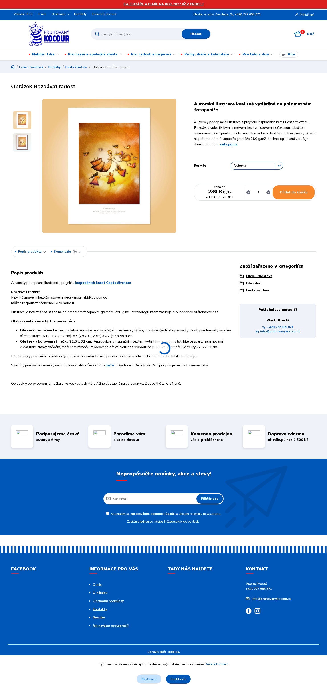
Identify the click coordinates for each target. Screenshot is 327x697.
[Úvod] (49, 34)
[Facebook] (250, 611)
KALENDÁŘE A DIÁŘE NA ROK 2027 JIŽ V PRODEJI (164, 4)
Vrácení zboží (23, 14)
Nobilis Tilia (43, 54)
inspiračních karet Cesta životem (103, 282)
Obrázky (54, 67)
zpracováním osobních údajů (152, 514)
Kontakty (80, 14)
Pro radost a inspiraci (151, 54)
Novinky (99, 617)
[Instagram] (259, 611)
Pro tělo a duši (255, 54)
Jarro (110, 365)
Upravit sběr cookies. (163, 652)
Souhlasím (178, 679)
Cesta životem (76, 67)
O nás (42, 14)
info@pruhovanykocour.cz (280, 331)
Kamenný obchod (104, 14)
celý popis (229, 144)
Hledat (196, 34)
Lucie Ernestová (31, 67)
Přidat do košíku (294, 192)
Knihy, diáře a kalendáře (206, 54)
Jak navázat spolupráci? (111, 626)
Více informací (217, 664)
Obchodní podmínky (108, 601)
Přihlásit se (209, 499)
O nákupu (58, 14)
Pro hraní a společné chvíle (93, 54)
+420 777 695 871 (248, 14)
